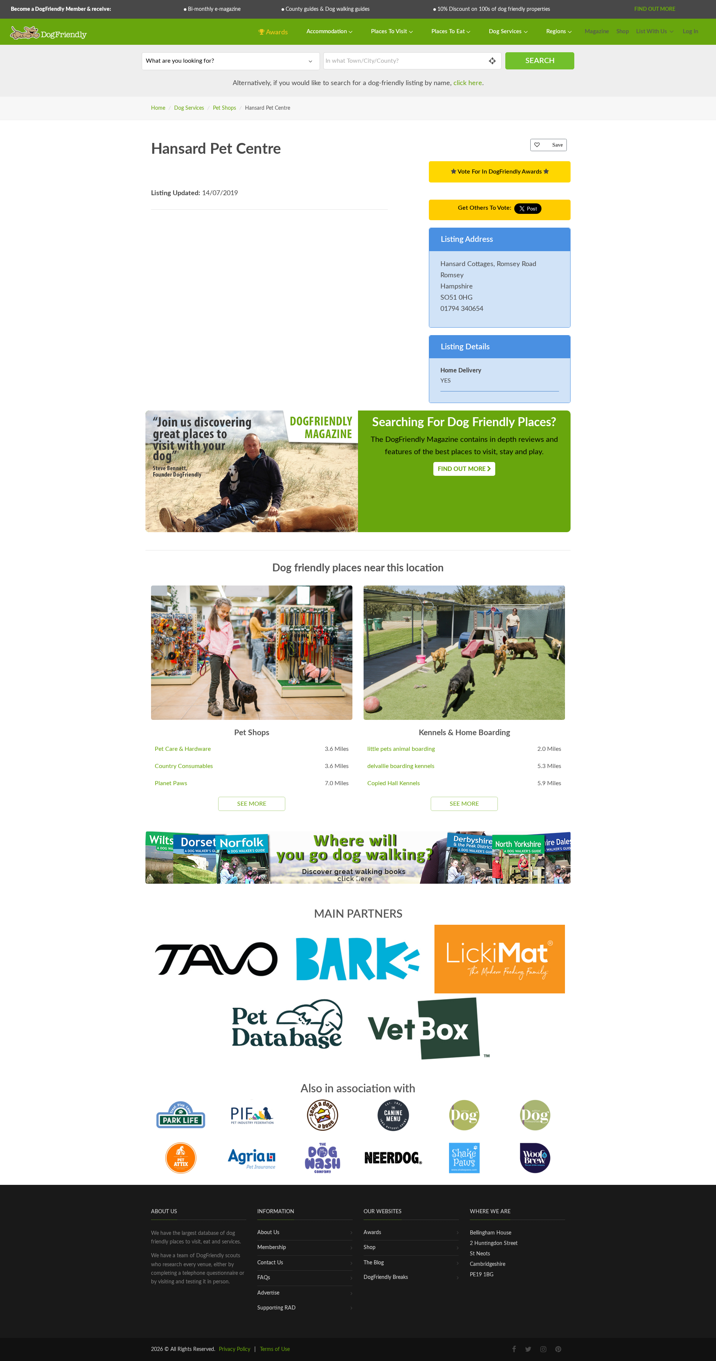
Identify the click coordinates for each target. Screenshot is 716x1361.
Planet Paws (171, 783)
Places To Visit (389, 31)
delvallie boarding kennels (400, 766)
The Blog (374, 1262)
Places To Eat (448, 31)
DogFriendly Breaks (386, 1277)
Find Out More (654, 9)
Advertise (268, 1293)
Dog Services (506, 31)
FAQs (263, 1277)
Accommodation (327, 31)
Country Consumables (184, 766)
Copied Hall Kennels (393, 783)
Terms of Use (275, 1349)
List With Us (651, 31)
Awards (276, 32)
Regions (557, 31)
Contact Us (270, 1262)
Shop (622, 31)
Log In (690, 31)
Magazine (597, 31)
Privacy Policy (234, 1349)
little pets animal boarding (401, 749)
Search (540, 61)
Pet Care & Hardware (183, 749)
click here (467, 83)
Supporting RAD (276, 1308)
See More (251, 804)
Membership (271, 1247)
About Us (268, 1232)
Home (158, 108)
